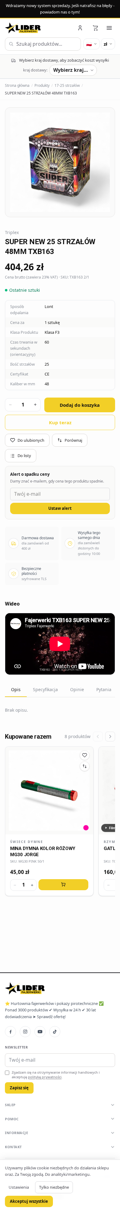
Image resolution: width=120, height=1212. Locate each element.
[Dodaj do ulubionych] (85, 755)
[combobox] (43, 44)
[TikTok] (54, 1031)
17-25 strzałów (67, 85)
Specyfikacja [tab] (45, 689)
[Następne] (110, 736)
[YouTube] (40, 1031)
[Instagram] (25, 1031)
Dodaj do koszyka (80, 405)
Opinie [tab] (77, 689)
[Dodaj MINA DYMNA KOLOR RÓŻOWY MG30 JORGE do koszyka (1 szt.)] (63, 884)
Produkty (42, 85)
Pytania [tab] (103, 689)
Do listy (24, 455)
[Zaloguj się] (80, 27)
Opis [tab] (16, 689)
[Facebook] (10, 1031)
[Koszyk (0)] (95, 27)
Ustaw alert (60, 508)
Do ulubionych (31, 440)
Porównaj (73, 440)
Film (112, 827)
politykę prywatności (45, 1077)
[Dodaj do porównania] (85, 766)
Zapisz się (19, 1088)
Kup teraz (60, 422)
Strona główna (17, 85)
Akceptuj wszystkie (29, 1201)
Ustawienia (19, 1187)
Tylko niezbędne (54, 1187)
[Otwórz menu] (109, 28)
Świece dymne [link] (26, 841)
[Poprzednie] (98, 736)
